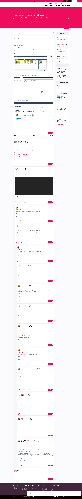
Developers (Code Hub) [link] (44, 488)
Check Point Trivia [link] (24, 488)
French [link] (52, 488)
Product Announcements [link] (44, 489)
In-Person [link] (65, 86)
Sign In (69, 3)
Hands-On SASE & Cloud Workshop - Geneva (61, 121)
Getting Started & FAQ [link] (15, 487)
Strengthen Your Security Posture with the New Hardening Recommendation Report (62, 72)
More (68, 5)
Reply (50, 202)
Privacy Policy (35, 1)
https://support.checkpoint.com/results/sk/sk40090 (20, 156)
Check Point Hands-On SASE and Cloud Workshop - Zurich (62, 104)
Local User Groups (57, 5)
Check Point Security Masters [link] (35, 487)
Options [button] (53, 30)
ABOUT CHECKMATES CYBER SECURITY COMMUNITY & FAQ (57, 3)
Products (46, 5)
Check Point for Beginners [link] (25, 487)
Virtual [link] (61, 86)
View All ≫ (59, 61)
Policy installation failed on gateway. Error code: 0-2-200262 (62, 69)
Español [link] (52, 487)
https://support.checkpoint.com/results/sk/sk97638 (25, 335)
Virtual (58, 106)
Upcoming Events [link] (44, 490)
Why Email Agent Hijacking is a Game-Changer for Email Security (62, 109)
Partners (63, 5)
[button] (64, 1)
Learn (51, 5)
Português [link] (52, 490)
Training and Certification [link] (35, 490)
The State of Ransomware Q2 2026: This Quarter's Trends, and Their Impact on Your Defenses (62, 92)
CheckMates (60, 124)
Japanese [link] (52, 489)
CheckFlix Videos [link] (24, 489)
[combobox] (37, 33)
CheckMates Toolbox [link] (44, 487)
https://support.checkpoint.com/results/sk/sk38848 (20, 154)
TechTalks (33, 489)
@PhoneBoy (23, 354)
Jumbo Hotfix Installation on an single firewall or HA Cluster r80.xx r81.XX (62, 76)
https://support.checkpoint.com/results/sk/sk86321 (25, 337)
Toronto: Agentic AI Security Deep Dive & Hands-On (61, 98)
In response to (18, 209)
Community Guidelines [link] (15, 488)
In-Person (58, 95)
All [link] (58, 86)
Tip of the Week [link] (34, 488)
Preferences (74, 1)
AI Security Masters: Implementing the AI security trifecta (61, 116)
